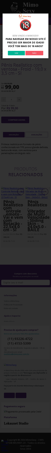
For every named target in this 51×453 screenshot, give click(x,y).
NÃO (34, 53)
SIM (16, 53)
